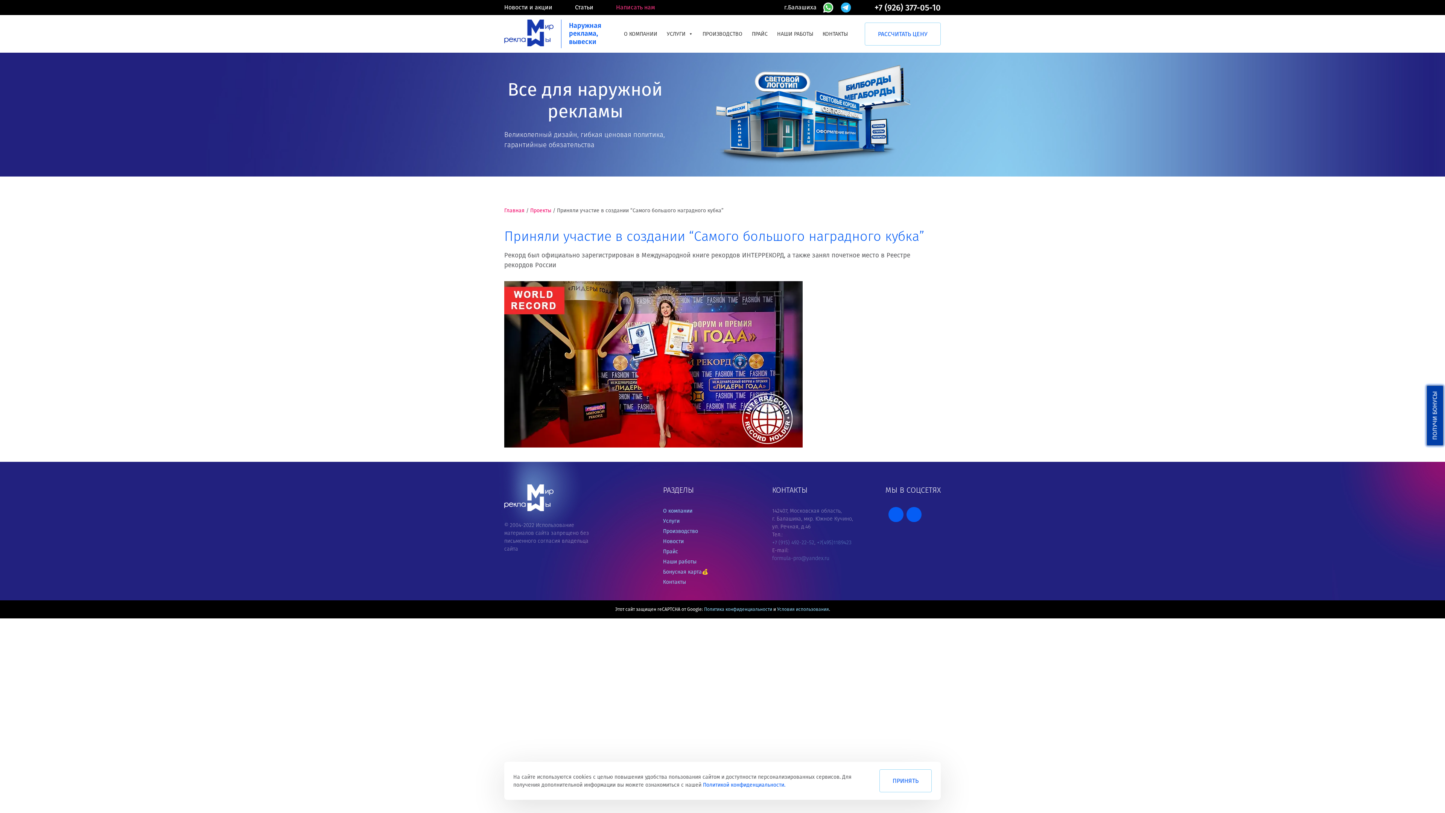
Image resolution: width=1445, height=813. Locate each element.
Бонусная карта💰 (685, 572)
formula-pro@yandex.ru (800, 558)
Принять (906, 780)
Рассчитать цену (903, 34)
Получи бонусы (1435, 415)
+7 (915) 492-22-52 (793, 542)
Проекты (540, 210)
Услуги (676, 34)
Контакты (835, 34)
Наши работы (795, 34)
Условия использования (803, 609)
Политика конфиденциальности (738, 609)
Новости (673, 541)
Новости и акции (528, 7)
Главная (514, 210)
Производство (722, 34)
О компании (640, 34)
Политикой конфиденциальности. (744, 785)
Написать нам (635, 7)
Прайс (760, 34)
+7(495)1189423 (834, 542)
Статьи (584, 7)
